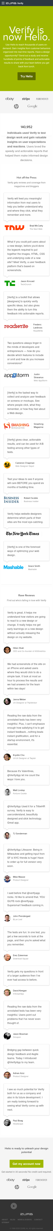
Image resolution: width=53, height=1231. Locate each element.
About (5, 1219)
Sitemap (5, 1222)
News (25, 1219)
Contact (38, 1219)
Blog (12, 1219)
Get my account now (26, 1164)
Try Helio (26, 76)
